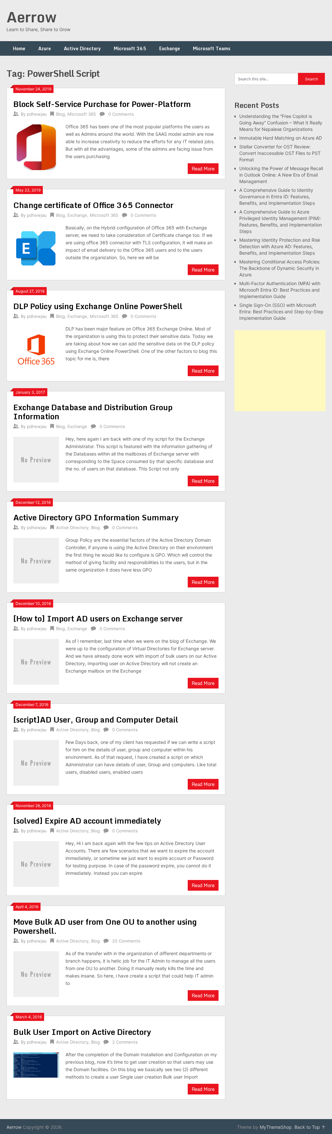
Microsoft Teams (211, 48)
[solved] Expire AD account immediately (87, 820)
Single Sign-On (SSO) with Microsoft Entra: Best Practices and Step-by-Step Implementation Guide (281, 311)
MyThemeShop (276, 1127)
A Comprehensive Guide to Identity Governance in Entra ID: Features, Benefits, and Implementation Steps (277, 196)
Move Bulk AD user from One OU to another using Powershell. (105, 926)
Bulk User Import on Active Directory (82, 1031)
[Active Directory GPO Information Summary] (36, 559)
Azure (44, 48)
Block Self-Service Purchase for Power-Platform (102, 104)
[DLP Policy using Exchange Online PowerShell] (36, 348)
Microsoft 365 (130, 48)
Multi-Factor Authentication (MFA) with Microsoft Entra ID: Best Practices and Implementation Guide (279, 290)
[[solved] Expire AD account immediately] (36, 862)
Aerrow (31, 17)
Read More (203, 168)
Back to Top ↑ (310, 1127)
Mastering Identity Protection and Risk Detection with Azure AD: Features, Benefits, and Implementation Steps (279, 246)
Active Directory (82, 48)
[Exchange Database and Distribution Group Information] (36, 458)
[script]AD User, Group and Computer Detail (95, 719)
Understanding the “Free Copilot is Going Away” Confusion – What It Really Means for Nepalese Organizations (280, 122)
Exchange (169, 48)
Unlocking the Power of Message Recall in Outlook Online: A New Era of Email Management (281, 175)
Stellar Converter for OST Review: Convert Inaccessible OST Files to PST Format (280, 153)
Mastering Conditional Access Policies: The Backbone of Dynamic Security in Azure (279, 268)
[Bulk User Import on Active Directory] (36, 1064)
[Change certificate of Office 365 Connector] (36, 247)
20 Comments (126, 940)
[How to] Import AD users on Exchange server (98, 618)
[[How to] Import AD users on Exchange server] (36, 660)
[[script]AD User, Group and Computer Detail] (36, 761)
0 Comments (121, 114)
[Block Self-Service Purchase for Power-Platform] (36, 146)
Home (19, 48)
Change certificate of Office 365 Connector (93, 205)
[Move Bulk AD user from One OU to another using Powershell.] (36, 973)
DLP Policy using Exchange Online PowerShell (97, 306)
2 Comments (125, 1042)
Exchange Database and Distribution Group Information (92, 411)
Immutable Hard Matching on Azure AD (280, 138)
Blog (60, 114)
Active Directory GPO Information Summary (96, 517)
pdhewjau (37, 114)
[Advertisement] (280, 370)
